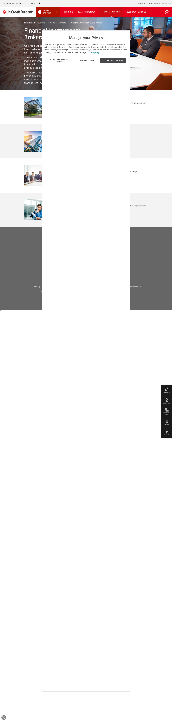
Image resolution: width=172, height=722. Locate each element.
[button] (166, 3)
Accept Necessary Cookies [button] (59, 60)
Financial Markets (57, 22)
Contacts (34, 287)
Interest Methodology (133, 287)
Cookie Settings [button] (86, 60)
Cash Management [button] (87, 12)
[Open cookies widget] (3, 718)
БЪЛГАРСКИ (154, 3)
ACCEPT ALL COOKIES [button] (113, 60)
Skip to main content (125, 3)
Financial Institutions (13, 3)
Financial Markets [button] (111, 12)
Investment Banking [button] (136, 12)
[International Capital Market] (38, 141)
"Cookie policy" (93, 52)
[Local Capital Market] (38, 106)
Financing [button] (68, 12)
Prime (34, 3)
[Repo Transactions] (38, 175)
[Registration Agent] (38, 209)
